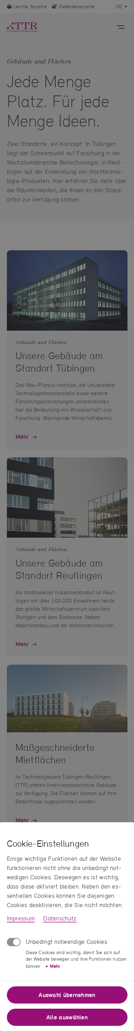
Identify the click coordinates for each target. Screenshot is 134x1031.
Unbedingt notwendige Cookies (66, 941)
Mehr (52, 966)
